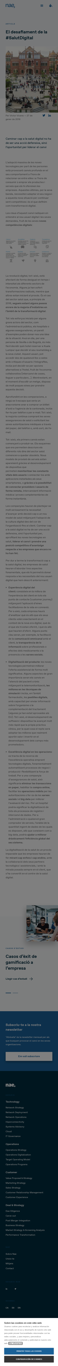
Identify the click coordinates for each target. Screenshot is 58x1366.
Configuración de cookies (29, 1359)
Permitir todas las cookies (29, 1351)
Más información (15, 1343)
